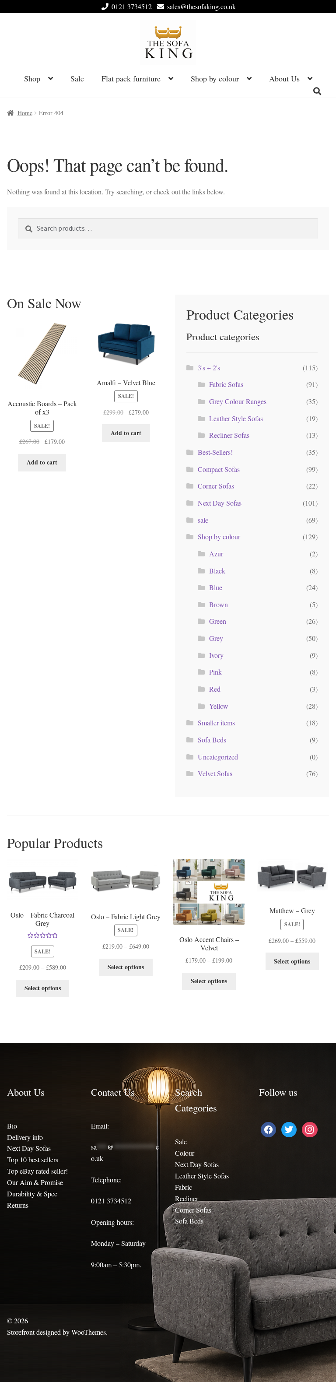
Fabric (183, 1187)
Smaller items (216, 722)
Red (214, 688)
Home (25, 113)
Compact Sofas (219, 469)
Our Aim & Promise (35, 1182)
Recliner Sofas (229, 435)
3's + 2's (209, 367)
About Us (284, 78)
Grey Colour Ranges (237, 401)
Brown (218, 604)
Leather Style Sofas (236, 418)
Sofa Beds (212, 739)
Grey (216, 638)
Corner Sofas (216, 485)
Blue (215, 587)
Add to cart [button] (42, 462)
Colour (184, 1152)
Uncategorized (218, 756)
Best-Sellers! (215, 452)
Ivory (216, 655)
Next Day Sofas (220, 502)
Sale (77, 78)
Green (217, 621)
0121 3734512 (132, 6)
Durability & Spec (32, 1193)
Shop (32, 78)
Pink (215, 671)
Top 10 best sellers (32, 1159)
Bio (12, 1125)
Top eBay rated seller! (37, 1170)
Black (217, 570)
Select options (42, 987)
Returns (17, 1205)
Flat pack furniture (131, 78)
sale (203, 519)
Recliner (186, 1198)
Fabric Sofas (226, 384)
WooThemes (88, 1331)
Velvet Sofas (215, 773)
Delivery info (25, 1137)
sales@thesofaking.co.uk (201, 6)
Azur (216, 553)
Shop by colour (215, 78)
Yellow (218, 705)
